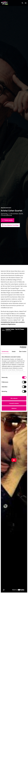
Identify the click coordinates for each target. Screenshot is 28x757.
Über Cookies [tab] (22, 351)
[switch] (24, 382)
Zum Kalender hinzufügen (11, 225)
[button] (22, 3)
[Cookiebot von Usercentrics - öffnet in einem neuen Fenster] (20, 347)
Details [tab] (14, 351)
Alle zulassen (14, 398)
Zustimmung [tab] (5, 351)
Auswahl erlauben (14, 403)
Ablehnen (14, 408)
